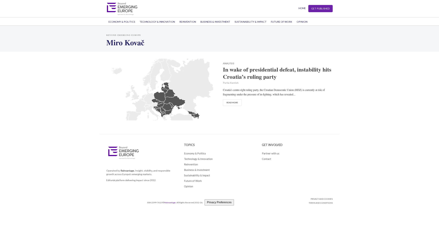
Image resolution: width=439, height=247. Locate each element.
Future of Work (281, 21)
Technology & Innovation (157, 21)
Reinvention (187, 21)
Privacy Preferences (219, 202)
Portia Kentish (231, 82)
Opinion (302, 21)
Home (302, 8)
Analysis (228, 63)
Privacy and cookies (322, 199)
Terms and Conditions (321, 203)
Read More (232, 102)
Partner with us (270, 153)
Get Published (320, 8)
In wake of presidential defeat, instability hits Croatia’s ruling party (277, 73)
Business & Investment (215, 21)
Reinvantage (170, 202)
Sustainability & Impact (250, 21)
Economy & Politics (122, 21)
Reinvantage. (128, 170)
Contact (266, 158)
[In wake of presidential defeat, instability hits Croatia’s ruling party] (161, 89)
